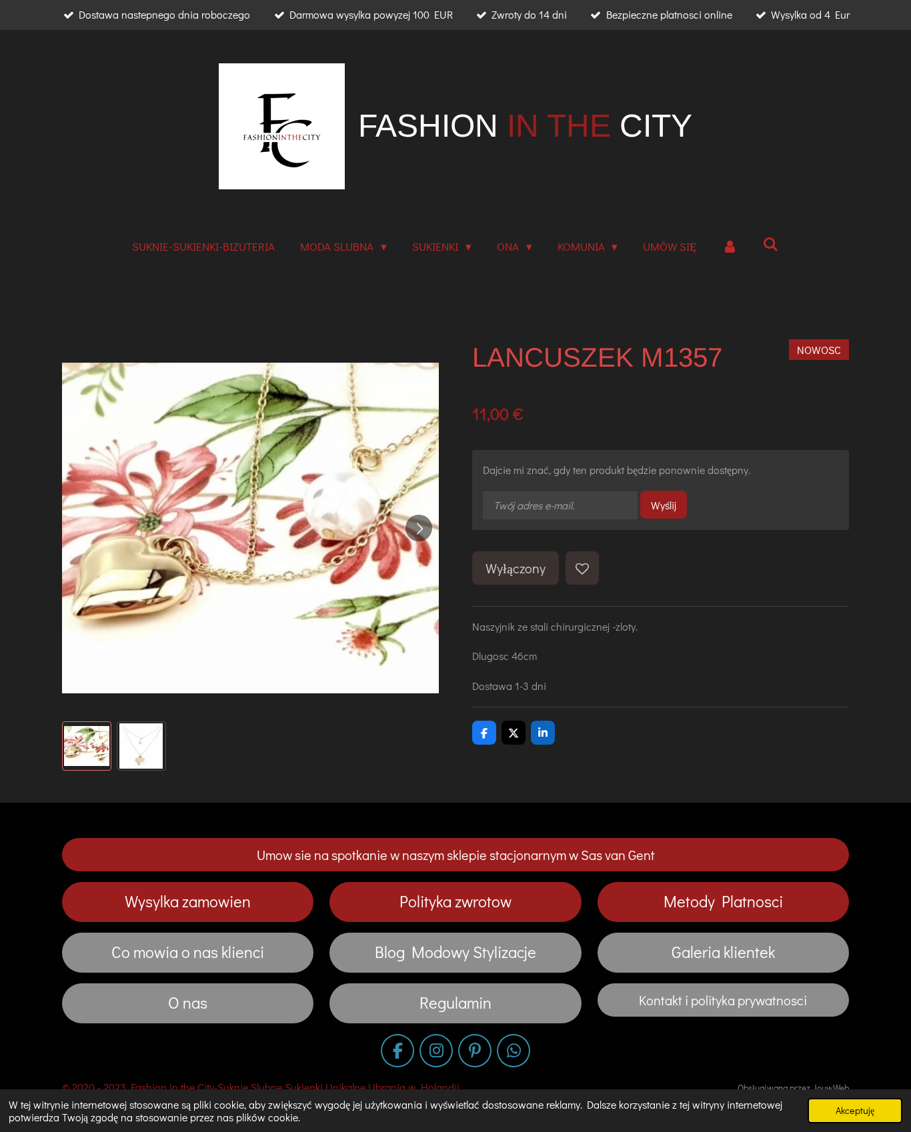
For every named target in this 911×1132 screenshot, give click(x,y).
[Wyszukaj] (771, 244)
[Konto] (729, 247)
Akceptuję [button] (855, 1110)
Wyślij (663, 505)
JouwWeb (830, 1088)
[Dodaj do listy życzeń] (582, 568)
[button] (86, 746)
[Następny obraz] (418, 528)
